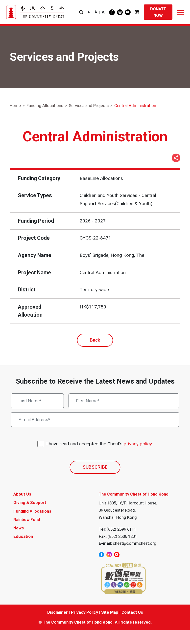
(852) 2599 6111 (121, 529)
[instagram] (120, 12)
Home (15, 105)
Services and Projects (89, 105)
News (18, 527)
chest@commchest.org (134, 543)
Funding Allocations (44, 105)
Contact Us (132, 612)
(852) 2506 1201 (122, 536)
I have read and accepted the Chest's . (99, 444)
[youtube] (128, 12)
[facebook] (112, 12)
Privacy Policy (84, 612)
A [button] (89, 12)
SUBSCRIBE (95, 467)
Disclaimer (57, 612)
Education (23, 536)
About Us (22, 494)
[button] (81, 12)
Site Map (109, 612)
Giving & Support (29, 502)
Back (95, 340)
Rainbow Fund (26, 519)
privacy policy (138, 444)
